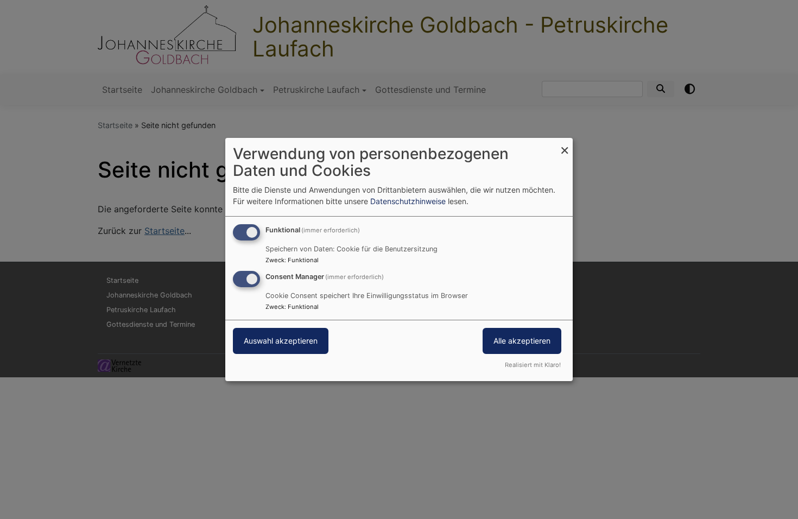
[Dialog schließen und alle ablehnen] (564, 144)
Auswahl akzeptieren (281, 340)
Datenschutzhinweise (408, 201)
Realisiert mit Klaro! (533, 365)
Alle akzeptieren (521, 340)
